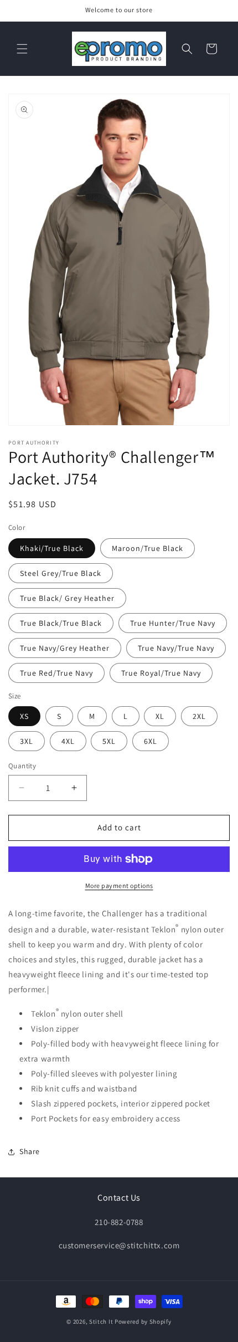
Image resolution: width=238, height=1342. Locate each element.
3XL (26, 741)
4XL (68, 741)
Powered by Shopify (143, 1321)
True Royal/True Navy (161, 673)
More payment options (119, 885)
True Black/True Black (61, 623)
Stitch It (101, 1321)
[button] (22, 49)
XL (160, 716)
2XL (199, 716)
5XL (109, 741)
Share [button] (29, 1151)
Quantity (22, 765)
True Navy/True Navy (176, 648)
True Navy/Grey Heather (65, 648)
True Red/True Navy (56, 673)
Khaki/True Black (52, 548)
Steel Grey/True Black (60, 573)
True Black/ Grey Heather (67, 598)
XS (24, 716)
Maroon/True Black (147, 548)
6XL (150, 741)
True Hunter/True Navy (172, 623)
